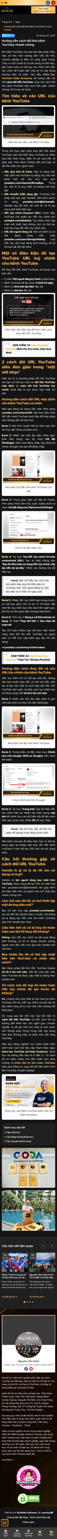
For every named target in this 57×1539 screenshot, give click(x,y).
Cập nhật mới (13, 1132)
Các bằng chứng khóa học (19, 1136)
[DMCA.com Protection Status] (28, 1498)
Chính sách (28, 1522)
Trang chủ (7, 22)
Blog (18, 22)
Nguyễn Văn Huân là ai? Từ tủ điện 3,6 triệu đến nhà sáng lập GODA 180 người (41, 1278)
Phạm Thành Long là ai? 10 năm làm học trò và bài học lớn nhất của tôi (14, 1277)
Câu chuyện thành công (18, 1141)
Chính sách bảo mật (40, 1517)
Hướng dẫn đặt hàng (17, 1517)
